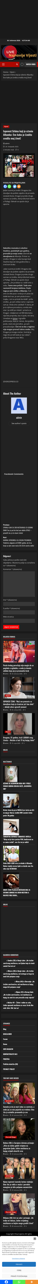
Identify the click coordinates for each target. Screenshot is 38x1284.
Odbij (19, 1270)
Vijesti (6, 126)
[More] (19, 186)
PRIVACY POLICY (9, 1069)
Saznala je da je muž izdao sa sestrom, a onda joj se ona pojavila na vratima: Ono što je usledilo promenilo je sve (18, 1109)
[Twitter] (15, 186)
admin (7, 143)
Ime (10, 600)
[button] (35, 1239)
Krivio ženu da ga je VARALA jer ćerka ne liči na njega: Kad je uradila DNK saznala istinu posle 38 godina (18, 813)
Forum (5, 1039)
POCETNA (6, 1059)
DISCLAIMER (7, 1034)
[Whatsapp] (9, 186)
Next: (18, 541)
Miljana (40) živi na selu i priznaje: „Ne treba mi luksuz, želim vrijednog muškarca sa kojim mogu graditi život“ (18, 1220)
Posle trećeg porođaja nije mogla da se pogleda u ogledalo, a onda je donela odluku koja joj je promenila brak (18, 668)
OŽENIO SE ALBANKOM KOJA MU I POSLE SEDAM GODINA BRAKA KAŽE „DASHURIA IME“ (17, 786)
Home (5, 1044)
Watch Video (30, 64)
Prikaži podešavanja (19, 1276)
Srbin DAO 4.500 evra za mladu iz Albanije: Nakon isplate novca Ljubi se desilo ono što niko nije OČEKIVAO (18, 866)
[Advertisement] (19, 19)
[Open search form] (17, 64)
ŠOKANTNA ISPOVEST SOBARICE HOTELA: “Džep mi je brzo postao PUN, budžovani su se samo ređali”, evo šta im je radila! (18, 839)
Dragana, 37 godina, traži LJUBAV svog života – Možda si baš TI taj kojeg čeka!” (19, 739)
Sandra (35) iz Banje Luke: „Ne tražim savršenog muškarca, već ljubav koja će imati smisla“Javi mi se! (19, 963)
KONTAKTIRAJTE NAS (10, 1054)
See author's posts (19, 423)
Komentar (12, 569)
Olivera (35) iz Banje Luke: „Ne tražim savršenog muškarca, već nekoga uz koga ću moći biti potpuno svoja (18, 974)
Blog (4, 1029)
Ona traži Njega (11, 1137)
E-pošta (11, 608)
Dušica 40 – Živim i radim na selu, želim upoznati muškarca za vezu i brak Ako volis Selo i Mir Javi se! (18, 1005)
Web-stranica (8, 617)
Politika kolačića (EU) (10, 1064)
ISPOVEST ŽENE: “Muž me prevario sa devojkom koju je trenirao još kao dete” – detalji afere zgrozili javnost (18, 704)
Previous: (18, 529)
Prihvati (19, 1264)
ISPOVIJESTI (9, 1101)
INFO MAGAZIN (8, 1049)
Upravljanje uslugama (18, 1258)
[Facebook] (5, 186)
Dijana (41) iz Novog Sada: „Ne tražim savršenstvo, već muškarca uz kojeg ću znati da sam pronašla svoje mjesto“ (18, 995)
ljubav (15, 318)
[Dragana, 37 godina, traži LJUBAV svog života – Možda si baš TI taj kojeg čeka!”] (19, 724)
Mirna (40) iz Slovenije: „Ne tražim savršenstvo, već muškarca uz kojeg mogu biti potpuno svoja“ (19, 984)
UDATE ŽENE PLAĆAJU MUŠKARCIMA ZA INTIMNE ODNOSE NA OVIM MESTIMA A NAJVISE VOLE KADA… (16, 893)
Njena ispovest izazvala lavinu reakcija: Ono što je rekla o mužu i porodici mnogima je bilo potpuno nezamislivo (18, 1184)
